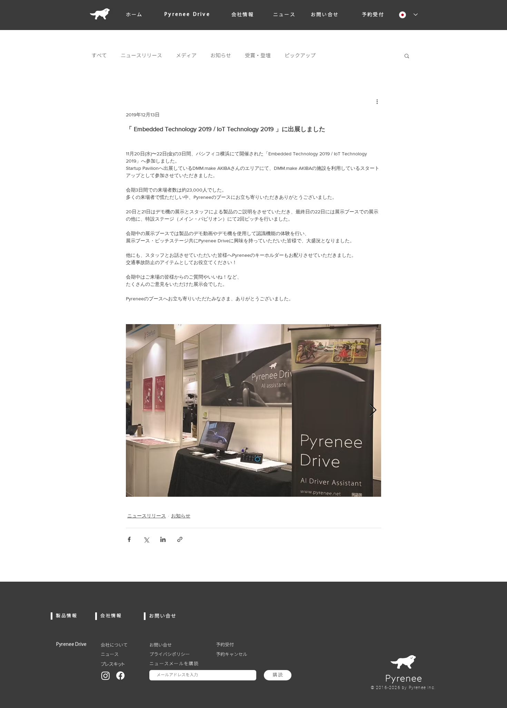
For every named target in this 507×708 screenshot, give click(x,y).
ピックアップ (300, 55)
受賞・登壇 (258, 55)
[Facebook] (120, 675)
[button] (407, 55)
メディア (186, 55)
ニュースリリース (141, 55)
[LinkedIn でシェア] (163, 539)
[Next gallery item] (373, 410)
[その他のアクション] (377, 101)
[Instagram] (105, 675)
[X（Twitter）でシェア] (146, 539)
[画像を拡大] (253, 410)
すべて (99, 55)
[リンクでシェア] (180, 539)
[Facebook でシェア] (129, 539)
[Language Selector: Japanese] (406, 14)
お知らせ (220, 55)
